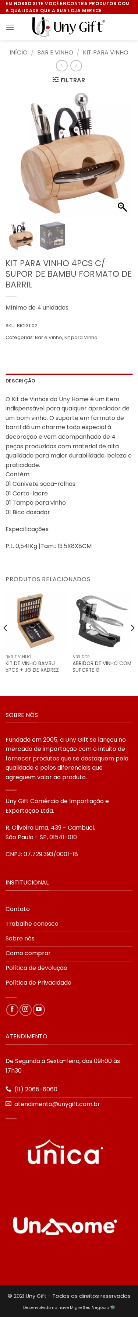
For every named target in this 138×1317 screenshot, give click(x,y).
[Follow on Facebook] (12, 1010)
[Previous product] (76, 65)
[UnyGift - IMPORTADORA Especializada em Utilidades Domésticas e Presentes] (69, 27)
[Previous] (5, 642)
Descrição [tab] (20, 381)
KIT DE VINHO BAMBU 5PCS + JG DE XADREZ (32, 666)
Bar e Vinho (55, 52)
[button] (10, 27)
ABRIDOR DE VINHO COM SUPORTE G (101, 666)
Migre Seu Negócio (89, 1307)
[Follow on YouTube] (39, 1010)
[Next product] (61, 65)
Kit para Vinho (105, 52)
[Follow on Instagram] (26, 1010)
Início (19, 52)
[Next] (132, 642)
